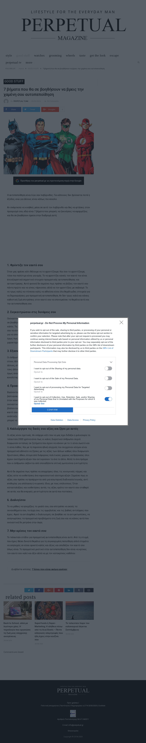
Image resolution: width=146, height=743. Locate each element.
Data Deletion (57, 420)
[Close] (122, 323)
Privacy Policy (89, 420)
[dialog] (73, 371)
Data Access (73, 420)
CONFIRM (52, 410)
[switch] (108, 368)
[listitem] (73, 362)
